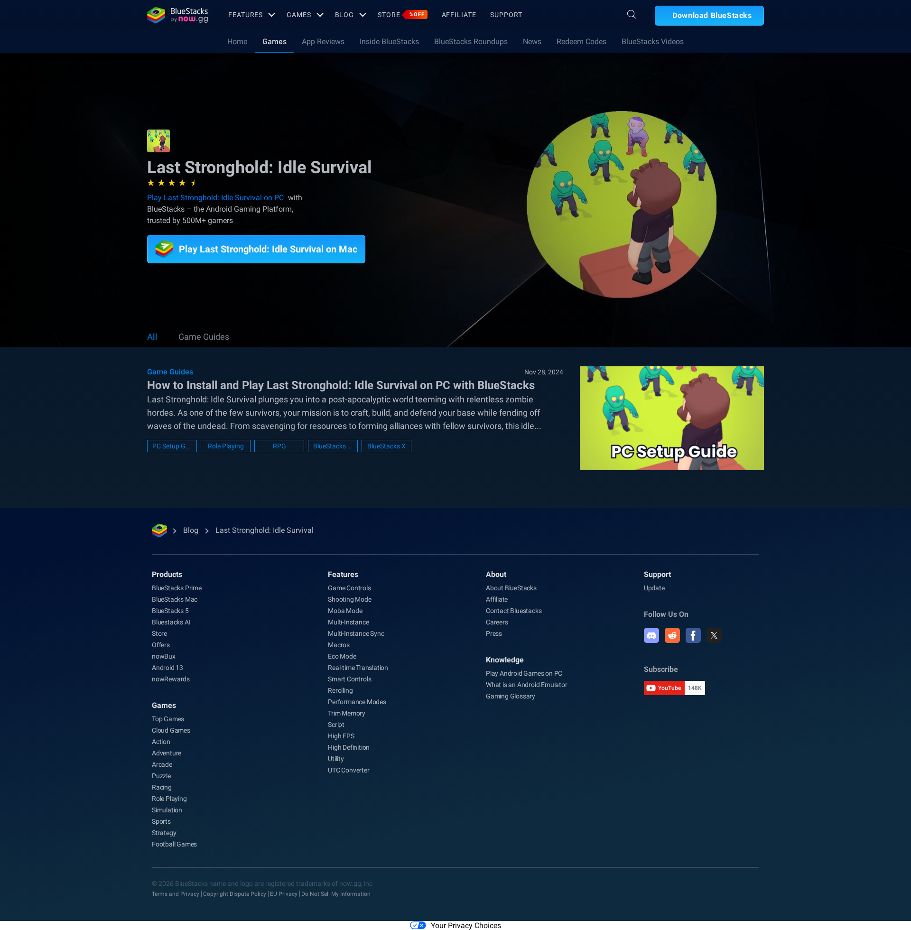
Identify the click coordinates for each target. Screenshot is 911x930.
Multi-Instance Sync (356, 633)
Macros (339, 645)
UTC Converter (348, 770)
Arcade (162, 764)
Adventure (166, 753)
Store (401, 15)
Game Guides (203, 337)
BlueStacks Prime (177, 588)
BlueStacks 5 (170, 610)
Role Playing (226, 446)
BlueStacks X (386, 446)
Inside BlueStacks (389, 41)
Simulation (167, 810)
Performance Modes (357, 702)
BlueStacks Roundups (471, 41)
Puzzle (161, 776)
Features (245, 15)
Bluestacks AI (171, 622)
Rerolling (340, 690)
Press (494, 633)
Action (161, 741)
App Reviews (323, 41)
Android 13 (167, 667)
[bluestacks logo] (177, 15)
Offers (161, 645)
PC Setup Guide (172, 446)
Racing (162, 787)
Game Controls (349, 588)
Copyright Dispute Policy (234, 894)
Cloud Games (171, 730)
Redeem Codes (581, 41)
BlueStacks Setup (333, 446)
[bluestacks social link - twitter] (714, 635)
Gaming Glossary (510, 696)
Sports (161, 821)
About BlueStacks (511, 588)
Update (654, 588)
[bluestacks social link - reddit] (672, 635)
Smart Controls (349, 679)
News (532, 41)
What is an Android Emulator (526, 684)
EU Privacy (283, 894)
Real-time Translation (358, 667)
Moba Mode (345, 610)
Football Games (174, 844)
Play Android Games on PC (524, 673)
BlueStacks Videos (653, 41)
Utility (336, 759)
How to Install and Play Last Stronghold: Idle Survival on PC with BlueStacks (341, 385)
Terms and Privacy (175, 894)
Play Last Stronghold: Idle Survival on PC (215, 197)
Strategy (164, 833)
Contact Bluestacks (513, 610)
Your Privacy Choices (466, 925)
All (152, 337)
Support (506, 15)
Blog (344, 15)
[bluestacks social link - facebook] (693, 635)
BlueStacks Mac (174, 599)
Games (299, 15)
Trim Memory (346, 713)
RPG (279, 446)
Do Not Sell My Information (336, 894)
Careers (497, 622)
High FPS (341, 736)
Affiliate (459, 15)
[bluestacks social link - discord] (651, 635)
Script (336, 724)
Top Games (168, 719)
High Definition (349, 747)
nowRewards (171, 679)
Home (237, 41)
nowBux (164, 656)
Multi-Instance (348, 622)
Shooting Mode (349, 599)
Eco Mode (342, 656)
